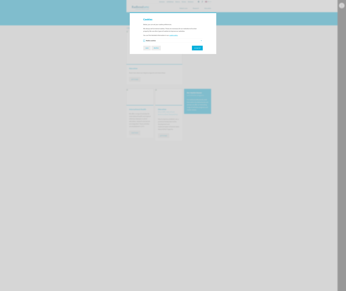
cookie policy (173, 35)
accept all (197, 48)
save (147, 48)
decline (156, 48)
